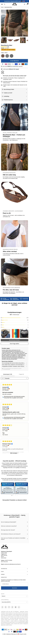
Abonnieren (14, 587)
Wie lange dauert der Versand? (8, 530)
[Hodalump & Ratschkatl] (14, 4)
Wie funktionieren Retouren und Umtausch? (11, 534)
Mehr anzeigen (13, 453)
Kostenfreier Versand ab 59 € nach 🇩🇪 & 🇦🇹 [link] (14, 1)
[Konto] (24, 4)
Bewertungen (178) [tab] (7, 374)
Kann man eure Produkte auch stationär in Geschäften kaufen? (13, 538)
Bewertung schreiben (14, 340)
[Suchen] (4, 4)
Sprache (2, 593)
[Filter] (2, 378)
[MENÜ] (2, 4)
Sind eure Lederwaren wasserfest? (9, 526)
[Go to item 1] (5, 333)
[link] (5, 299)
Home (2, 7)
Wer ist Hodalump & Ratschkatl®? (8, 522)
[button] (25, 23)
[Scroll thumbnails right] (26, 333)
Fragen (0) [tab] (21, 374)
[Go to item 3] (24, 333)
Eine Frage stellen (14, 343)
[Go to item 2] (15, 333)
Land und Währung (4, 599)
